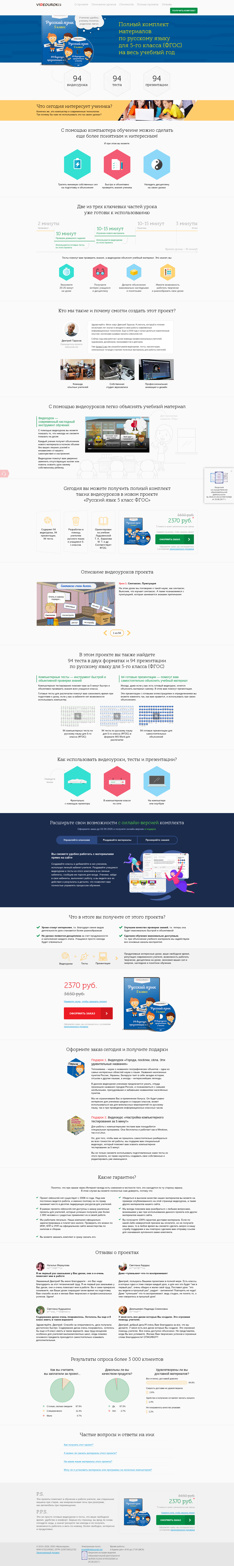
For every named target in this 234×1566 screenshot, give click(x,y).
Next (129, 633)
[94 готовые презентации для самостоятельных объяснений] (156, 716)
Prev (105, 633)
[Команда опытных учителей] (77, 369)
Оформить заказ (169, 539)
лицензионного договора (182, 549)
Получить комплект (183, 10)
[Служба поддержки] (4, 473)
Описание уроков (104, 4)
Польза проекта (147, 4)
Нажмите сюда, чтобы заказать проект (85, 1001)
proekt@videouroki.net (91, 1549)
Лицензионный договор (47, 1552)
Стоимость (126, 4)
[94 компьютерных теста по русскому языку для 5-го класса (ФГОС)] (77, 716)
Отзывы (167, 4)
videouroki (48, 4)
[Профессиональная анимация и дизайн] (156, 369)
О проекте (81, 4)
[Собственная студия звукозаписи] (117, 369)
